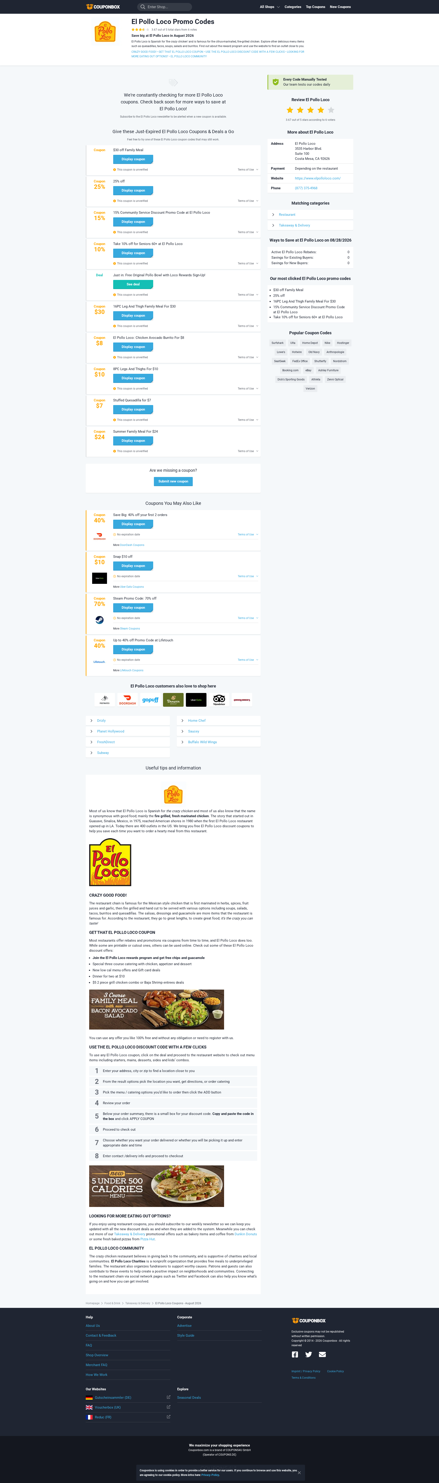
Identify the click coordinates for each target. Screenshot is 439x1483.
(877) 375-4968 (306, 188)
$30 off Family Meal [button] (128, 150)
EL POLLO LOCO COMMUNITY (189, 56)
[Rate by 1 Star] (289, 109)
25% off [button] (119, 181)
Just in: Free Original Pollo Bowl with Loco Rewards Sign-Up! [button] (159, 275)
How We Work (96, 1375)
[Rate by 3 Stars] (310, 109)
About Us (93, 1326)
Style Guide (185, 1335)
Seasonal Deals (189, 1398)
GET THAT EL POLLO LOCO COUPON (181, 51)
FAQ (89, 1345)
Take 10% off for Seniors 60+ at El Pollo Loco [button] (148, 244)
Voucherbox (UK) (108, 1407)
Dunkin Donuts (246, 1234)
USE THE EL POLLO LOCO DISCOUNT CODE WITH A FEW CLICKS (245, 51)
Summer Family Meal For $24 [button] (135, 431)
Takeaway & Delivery (129, 1234)
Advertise (184, 1326)
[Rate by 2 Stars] (300, 109)
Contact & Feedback (101, 1335)
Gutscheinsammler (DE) (113, 1398)
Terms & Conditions (304, 1377)
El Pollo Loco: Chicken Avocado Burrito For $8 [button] (148, 338)
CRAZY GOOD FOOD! (143, 51)
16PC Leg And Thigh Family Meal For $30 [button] (144, 306)
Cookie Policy (335, 1371)
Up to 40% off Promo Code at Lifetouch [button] (143, 640)
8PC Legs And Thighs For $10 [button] (135, 369)
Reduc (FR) (103, 1417)
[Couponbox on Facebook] (295, 1357)
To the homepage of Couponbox (108, 7)
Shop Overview (97, 1355)
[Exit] (299, 1472)
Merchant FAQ (96, 1365)
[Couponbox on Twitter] (308, 1357)
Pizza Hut (147, 1239)
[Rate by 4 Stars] (320, 109)
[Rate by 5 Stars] (331, 109)
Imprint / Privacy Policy (306, 1371)
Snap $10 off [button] (122, 557)
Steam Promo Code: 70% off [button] (134, 598)
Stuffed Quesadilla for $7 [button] (132, 400)
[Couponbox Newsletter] (322, 1357)
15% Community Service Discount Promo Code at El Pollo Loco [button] (161, 213)
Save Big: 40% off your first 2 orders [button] (140, 515)
